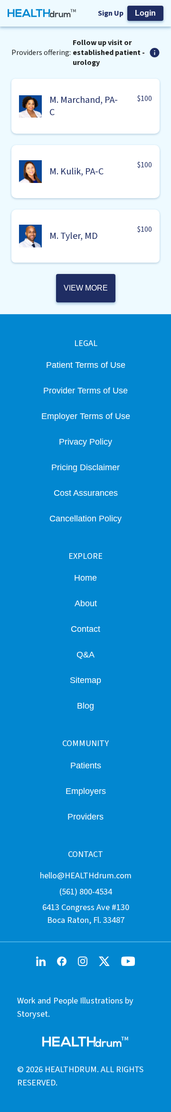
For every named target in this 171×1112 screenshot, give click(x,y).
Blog (85, 706)
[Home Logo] (42, 13)
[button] (85, 106)
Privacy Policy (85, 442)
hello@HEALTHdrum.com (86, 875)
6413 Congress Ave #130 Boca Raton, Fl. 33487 (85, 913)
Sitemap (85, 680)
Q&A (85, 654)
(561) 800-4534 (85, 891)
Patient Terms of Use (85, 365)
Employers (86, 791)
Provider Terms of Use (85, 390)
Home (85, 578)
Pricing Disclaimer (85, 467)
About (86, 603)
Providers (85, 816)
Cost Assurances (86, 493)
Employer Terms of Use (85, 416)
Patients (85, 765)
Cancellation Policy (85, 518)
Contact (85, 629)
